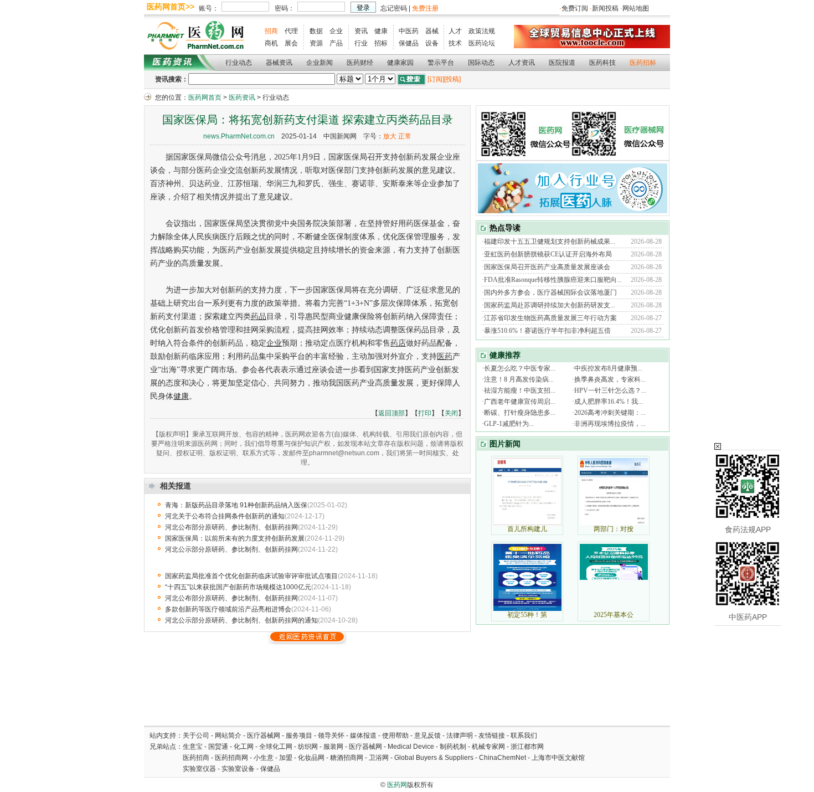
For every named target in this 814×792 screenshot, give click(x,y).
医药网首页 (204, 97)
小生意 (264, 758)
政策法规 (481, 31)
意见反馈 (427, 735)
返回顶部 (391, 413)
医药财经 (360, 62)
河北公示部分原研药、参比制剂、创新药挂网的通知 (241, 620)
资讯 (361, 31)
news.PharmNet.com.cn (239, 136)
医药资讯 (242, 97)
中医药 (409, 31)
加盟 (286, 758)
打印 (424, 413)
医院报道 (562, 62)
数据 (316, 31)
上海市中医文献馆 (558, 758)
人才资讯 (521, 62)
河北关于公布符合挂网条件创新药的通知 (225, 516)
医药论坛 (481, 43)
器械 (432, 31)
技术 (455, 43)
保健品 (409, 43)
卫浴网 (379, 758)
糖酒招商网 (346, 758)
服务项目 (299, 735)
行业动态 (238, 62)
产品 (336, 43)
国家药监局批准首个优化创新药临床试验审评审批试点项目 (251, 576)
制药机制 (453, 746)
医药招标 (643, 62)
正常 (404, 136)
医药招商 (196, 758)
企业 (336, 31)
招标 (381, 43)
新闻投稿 (605, 8)
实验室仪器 (199, 769)
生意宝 (193, 746)
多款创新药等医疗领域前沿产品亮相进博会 (228, 609)
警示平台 (440, 62)
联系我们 (524, 735)
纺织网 (308, 746)
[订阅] (435, 79)
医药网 (397, 785)
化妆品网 (311, 758)
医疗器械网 (263, 735)
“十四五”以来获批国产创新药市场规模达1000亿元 (238, 587)
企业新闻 (319, 62)
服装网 (333, 746)
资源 (316, 43)
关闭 (451, 413)
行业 (361, 43)
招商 (271, 31)
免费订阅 (574, 8)
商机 (271, 43)
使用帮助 (395, 735)
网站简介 (228, 735)
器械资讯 (279, 62)
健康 (381, 31)
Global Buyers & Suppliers (433, 758)
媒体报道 (363, 735)
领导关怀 (331, 735)
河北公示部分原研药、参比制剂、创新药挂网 (231, 549)
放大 (389, 136)
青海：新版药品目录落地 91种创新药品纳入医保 (236, 505)
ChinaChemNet (502, 758)
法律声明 (459, 735)
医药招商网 (231, 758)
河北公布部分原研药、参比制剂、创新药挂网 (231, 527)
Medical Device (411, 746)
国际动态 (481, 62)
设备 (432, 43)
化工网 (244, 746)
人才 (455, 31)
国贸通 (218, 746)
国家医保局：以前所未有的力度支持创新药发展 (235, 538)
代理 (291, 31)
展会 (291, 43)
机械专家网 (488, 746)
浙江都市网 (527, 746)
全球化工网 (275, 746)
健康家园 (400, 62)
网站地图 (635, 8)
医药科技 (602, 62)
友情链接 (491, 735)
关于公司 (196, 735)
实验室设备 (238, 769)
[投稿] (452, 79)
